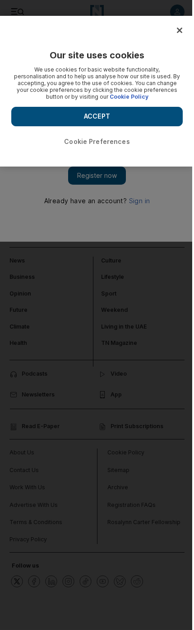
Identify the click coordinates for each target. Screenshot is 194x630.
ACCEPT (97, 116)
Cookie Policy (129, 96)
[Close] (179, 30)
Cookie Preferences (97, 141)
